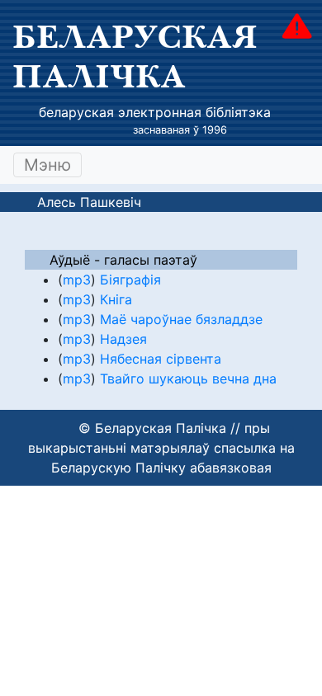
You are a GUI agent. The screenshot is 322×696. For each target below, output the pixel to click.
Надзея (123, 339)
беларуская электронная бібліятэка (155, 112)
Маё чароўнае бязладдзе (181, 319)
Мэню (47, 165)
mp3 (77, 279)
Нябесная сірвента (160, 358)
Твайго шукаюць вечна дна (188, 378)
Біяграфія (130, 279)
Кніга (116, 299)
